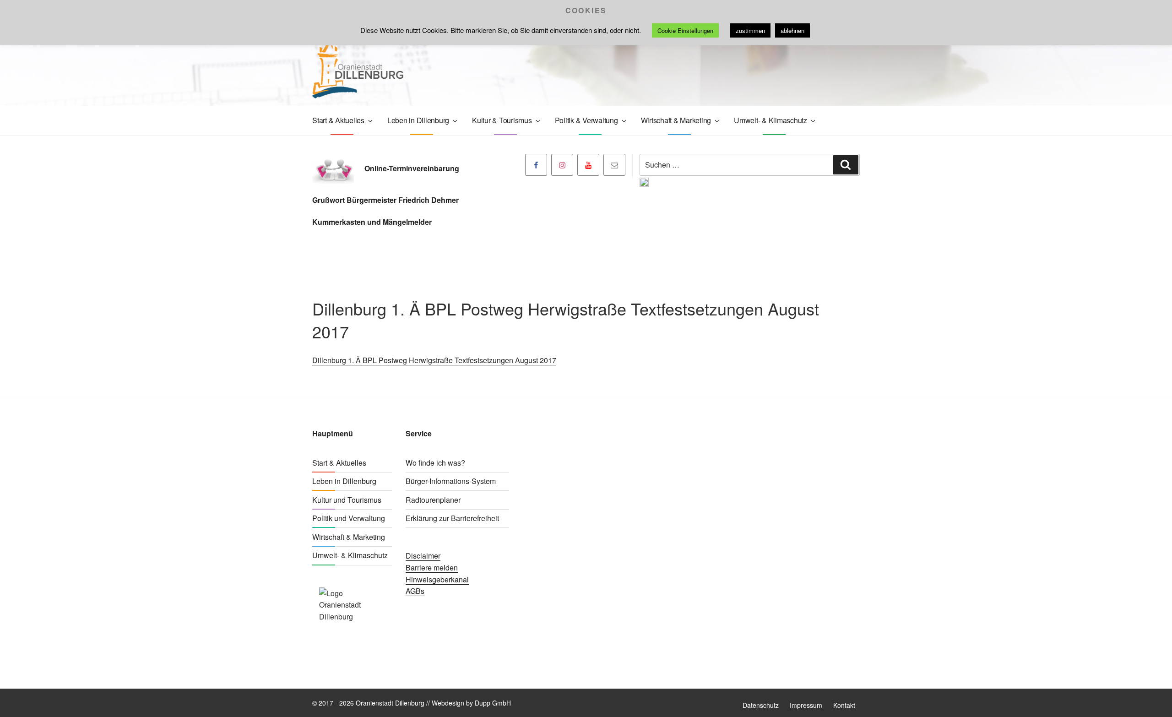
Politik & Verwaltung (586, 120)
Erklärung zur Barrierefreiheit (452, 518)
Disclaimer (423, 555)
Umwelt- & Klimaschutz (770, 120)
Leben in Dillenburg (418, 120)
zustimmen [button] (750, 30)
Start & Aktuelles (338, 120)
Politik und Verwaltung (348, 518)
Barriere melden (432, 567)
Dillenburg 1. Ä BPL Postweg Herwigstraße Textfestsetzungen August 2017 (434, 360)
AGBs (415, 591)
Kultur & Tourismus (502, 120)
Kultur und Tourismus (346, 499)
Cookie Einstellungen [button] (685, 30)
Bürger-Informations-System (451, 481)
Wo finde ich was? (435, 462)
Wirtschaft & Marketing (676, 120)
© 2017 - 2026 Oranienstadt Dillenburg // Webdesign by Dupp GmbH (411, 702)
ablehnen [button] (792, 30)
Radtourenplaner (433, 499)
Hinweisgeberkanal (437, 579)
